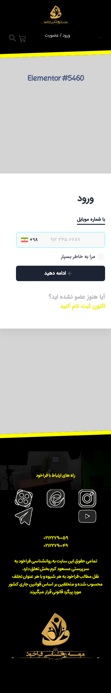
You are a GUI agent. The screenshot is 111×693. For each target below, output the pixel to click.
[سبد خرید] (22, 39)
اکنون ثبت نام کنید (82, 306)
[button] (12, 37)
